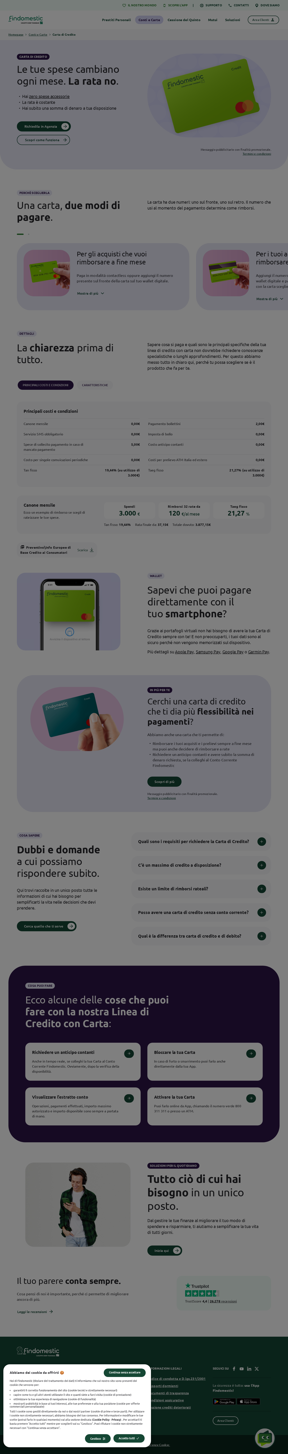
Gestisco (95, 1438)
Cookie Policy (101, 1419)
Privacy (116, 1419)
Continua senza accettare (124, 1372)
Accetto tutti (127, 1438)
